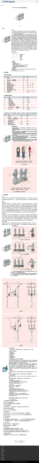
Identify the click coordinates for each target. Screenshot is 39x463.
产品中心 (2, 448)
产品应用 (2, 455)
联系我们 (2, 459)
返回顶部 (21, 441)
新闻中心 (2, 457)
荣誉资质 (2, 451)
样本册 (2, 453)
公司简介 (2, 446)
